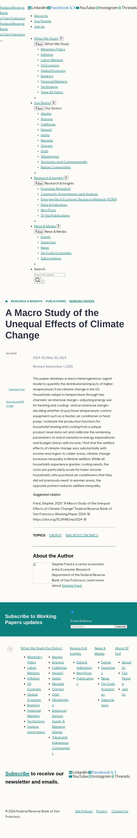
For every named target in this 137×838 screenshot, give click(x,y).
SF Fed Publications (55, 215)
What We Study (46, 39)
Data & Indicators (54, 205)
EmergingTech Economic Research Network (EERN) (79, 199)
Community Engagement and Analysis (69, 194)
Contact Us (119, 811)
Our (53, 648)
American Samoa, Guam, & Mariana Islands (59, 721)
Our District (42, 103)
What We (33, 648)
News (45, 248)
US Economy (50, 65)
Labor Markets (52, 60)
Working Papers (81, 301)
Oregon (47, 146)
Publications (56, 301)
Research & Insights (48, 178)
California (48, 124)
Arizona (47, 119)
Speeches (48, 242)
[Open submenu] (61, 38)
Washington (50, 156)
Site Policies (84, 811)
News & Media (45, 226)
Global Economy (53, 71)
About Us (41, 16)
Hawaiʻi (46, 130)
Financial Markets (54, 81)
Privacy (101, 811)
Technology (49, 87)
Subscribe (17, 773)
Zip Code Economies (56, 253)
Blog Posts (48, 210)
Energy (55, 535)
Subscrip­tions (51, 258)
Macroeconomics (82, 535)
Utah (44, 151)
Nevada (47, 140)
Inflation (47, 55)
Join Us (39, 26)
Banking (47, 76)
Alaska (46, 114)
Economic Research (56, 189)
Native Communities (56, 167)
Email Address (81, 621)
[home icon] (6, 301)
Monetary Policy (53, 49)
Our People (42, 21)
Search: (40, 269)
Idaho (45, 135)
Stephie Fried (17, 389)
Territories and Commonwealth (64, 162)
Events (46, 237)
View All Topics (52, 92)
